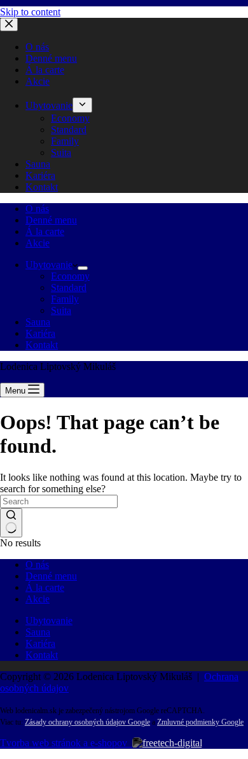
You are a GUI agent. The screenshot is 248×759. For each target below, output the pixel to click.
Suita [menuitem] (61, 152)
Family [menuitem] (65, 141)
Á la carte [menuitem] (44, 69)
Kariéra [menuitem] (40, 175)
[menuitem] (82, 105)
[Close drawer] (9, 24)
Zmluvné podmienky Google (200, 722)
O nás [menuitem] (37, 46)
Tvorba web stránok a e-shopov (66, 742)
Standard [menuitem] (68, 129)
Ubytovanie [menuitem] (48, 105)
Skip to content (30, 11)
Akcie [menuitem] (37, 81)
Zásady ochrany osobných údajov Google (87, 722)
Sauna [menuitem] (37, 164)
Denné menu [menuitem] (51, 58)
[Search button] (11, 522)
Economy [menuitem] (70, 118)
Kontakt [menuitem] (41, 186)
